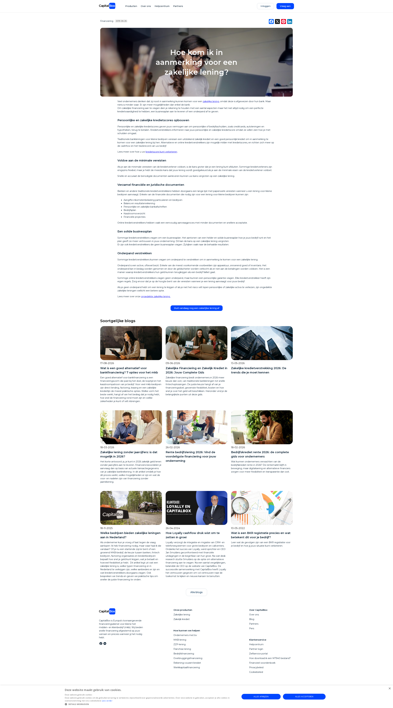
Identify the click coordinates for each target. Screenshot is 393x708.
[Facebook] (100, 643)
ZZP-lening (179, 644)
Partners (178, 6)
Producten (131, 6)
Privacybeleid (256, 667)
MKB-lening (179, 639)
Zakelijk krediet (181, 619)
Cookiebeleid (256, 672)
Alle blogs (196, 592)
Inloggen (265, 6)
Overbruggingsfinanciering (187, 658)
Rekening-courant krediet (187, 662)
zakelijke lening (211, 101)
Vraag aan (285, 6)
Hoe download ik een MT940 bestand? (270, 658)
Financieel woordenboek (262, 662)
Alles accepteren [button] (304, 696)
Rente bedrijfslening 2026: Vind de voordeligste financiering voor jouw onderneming (191, 457)
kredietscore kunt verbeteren (161, 151)
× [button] (389, 688)
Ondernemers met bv (185, 635)
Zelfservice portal (258, 653)
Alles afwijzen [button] (261, 696)
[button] (150, 704)
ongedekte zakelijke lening (156, 296)
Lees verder (107, 700)
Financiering (106, 21)
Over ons (146, 6)
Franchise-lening (182, 649)
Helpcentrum (162, 6)
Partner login (256, 649)
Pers (251, 628)
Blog (251, 619)
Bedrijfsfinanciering (183, 653)
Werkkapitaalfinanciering (186, 667)
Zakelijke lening (181, 614)
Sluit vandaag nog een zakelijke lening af (196, 308)
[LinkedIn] (104, 643)
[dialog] (196, 696)
